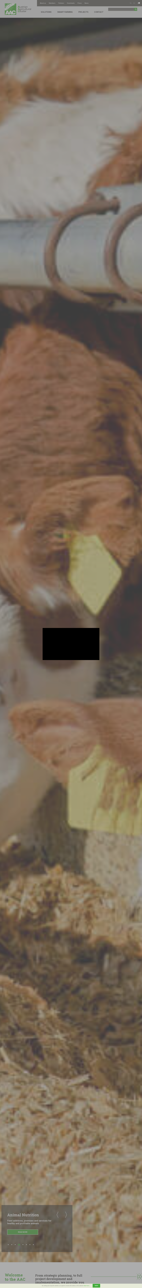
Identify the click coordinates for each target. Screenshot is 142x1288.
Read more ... (87, 1285)
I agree (96, 1285)
